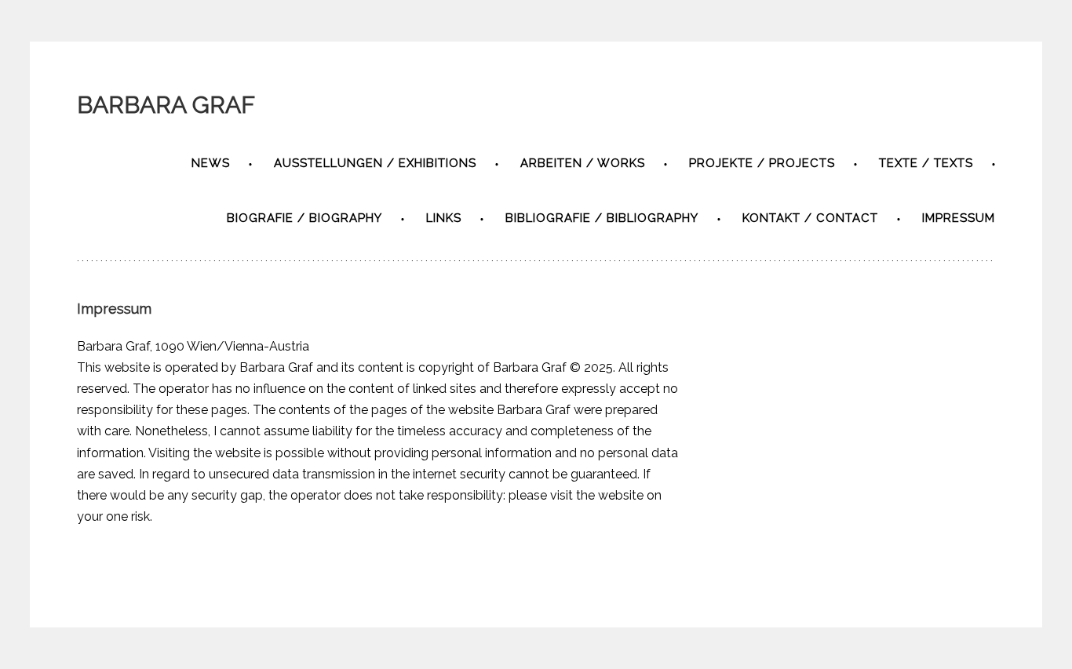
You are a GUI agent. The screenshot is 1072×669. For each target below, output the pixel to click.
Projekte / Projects (762, 163)
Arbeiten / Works (582, 163)
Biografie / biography (304, 218)
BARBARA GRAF (166, 104)
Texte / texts (926, 163)
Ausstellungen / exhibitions (375, 163)
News (210, 163)
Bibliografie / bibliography (601, 218)
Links (443, 218)
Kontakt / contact (810, 218)
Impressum (958, 218)
